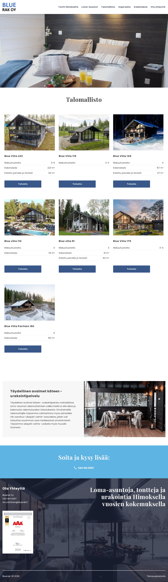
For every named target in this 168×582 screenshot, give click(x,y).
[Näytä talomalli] (29, 132)
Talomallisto (108, 7)
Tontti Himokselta (68, 7)
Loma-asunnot (89, 7)
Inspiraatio (124, 7)
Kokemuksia (140, 7)
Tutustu (23, 184)
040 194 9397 (86, 468)
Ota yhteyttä (158, 7)
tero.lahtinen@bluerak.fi (14, 502)
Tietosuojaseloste (156, 576)
